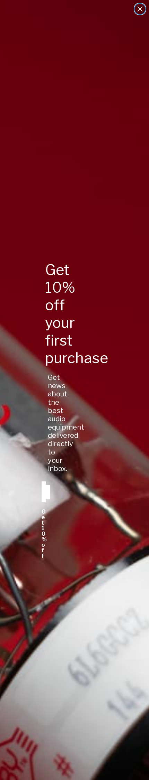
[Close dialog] (140, 9)
